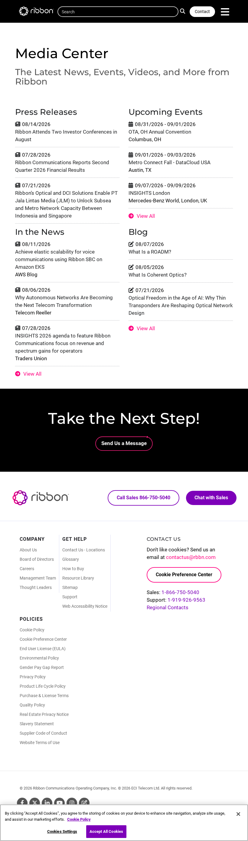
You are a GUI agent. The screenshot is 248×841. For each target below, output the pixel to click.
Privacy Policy (33, 676)
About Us (28, 549)
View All (146, 216)
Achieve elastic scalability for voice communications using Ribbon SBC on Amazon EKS (58, 259)
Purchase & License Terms (44, 695)
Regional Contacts (167, 607)
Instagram (72, 803)
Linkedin (47, 803)
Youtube (59, 803)
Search (184, 10)
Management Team (38, 578)
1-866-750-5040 (180, 592)
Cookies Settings (62, 831)
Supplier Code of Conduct (43, 733)
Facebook (22, 803)
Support (69, 596)
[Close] (238, 814)
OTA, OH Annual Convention (160, 132)
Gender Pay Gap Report (42, 667)
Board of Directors (37, 559)
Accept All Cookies (106, 831)
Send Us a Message (124, 443)
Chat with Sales (211, 497)
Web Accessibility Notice (84, 606)
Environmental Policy (39, 658)
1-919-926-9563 (186, 600)
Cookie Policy (32, 629)
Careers (27, 568)
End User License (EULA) (43, 648)
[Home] (39, 12)
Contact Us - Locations (83, 549)
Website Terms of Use (40, 742)
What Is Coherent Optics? (158, 275)
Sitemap (70, 587)
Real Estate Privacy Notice (44, 714)
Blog (84, 803)
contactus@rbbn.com (191, 557)
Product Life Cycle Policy (43, 686)
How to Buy (73, 568)
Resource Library (78, 578)
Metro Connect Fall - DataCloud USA (169, 162)
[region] (124, 822)
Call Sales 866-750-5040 (143, 497)
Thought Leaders (36, 587)
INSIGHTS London (149, 193)
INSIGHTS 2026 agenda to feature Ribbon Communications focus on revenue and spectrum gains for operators (62, 343)
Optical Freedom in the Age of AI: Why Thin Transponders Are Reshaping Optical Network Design (181, 305)
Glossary (70, 559)
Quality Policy (32, 705)
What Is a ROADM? (150, 252)
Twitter (34, 803)
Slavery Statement (37, 723)
